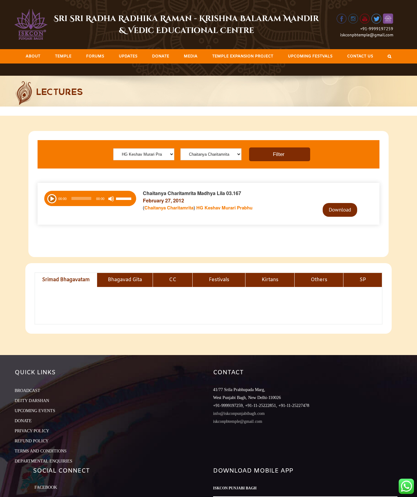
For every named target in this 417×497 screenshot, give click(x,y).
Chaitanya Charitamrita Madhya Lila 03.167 (192, 193)
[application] (90, 198)
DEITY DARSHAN (32, 400)
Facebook (45, 487)
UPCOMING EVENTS (35, 410)
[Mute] (111, 199)
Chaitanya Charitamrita (169, 207)
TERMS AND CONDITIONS (41, 451)
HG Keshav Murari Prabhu (224, 207)
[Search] (389, 56)
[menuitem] (33, 56)
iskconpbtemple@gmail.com (366, 35)
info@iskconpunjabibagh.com (239, 413)
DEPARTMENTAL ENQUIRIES (43, 461)
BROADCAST (27, 390)
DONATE (23, 421)
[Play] (51, 198)
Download (340, 209)
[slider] (124, 199)
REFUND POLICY (32, 441)
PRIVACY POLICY (32, 431)
